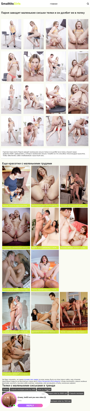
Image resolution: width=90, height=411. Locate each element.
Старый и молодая (76, 393)
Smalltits (11, 3)
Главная (53, 4)
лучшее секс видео (31, 379)
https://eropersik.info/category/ (49, 381)
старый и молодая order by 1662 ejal (57, 401)
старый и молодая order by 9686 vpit (53, 393)
